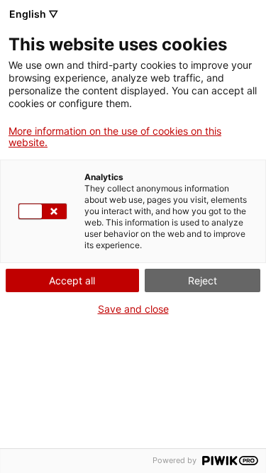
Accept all (72, 280)
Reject (202, 280)
